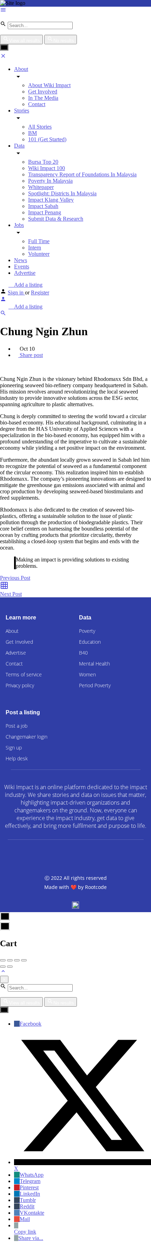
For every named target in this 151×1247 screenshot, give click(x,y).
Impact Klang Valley (51, 200)
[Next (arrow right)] (10, 967)
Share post (30, 355)
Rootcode (96, 887)
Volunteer (39, 254)
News (20, 260)
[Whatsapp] (114, 855)
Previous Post (15, 578)
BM (32, 133)
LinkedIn (30, 1194)
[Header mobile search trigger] (3, 314)
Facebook (30, 1024)
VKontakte (32, 1213)
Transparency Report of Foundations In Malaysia (82, 174)
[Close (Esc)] (3, 960)
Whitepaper (41, 187)
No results (63, 40)
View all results (24, 40)
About (21, 69)
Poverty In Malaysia (50, 181)
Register (40, 292)
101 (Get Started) (47, 139)
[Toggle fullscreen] (17, 960)
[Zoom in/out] (24, 960)
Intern (34, 248)
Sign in (16, 292)
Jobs (19, 225)
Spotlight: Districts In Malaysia (62, 193)
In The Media (43, 98)
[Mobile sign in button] (3, 300)
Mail (25, 1219)
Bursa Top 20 (43, 162)
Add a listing (27, 285)
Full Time (39, 241)
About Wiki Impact (49, 85)
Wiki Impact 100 (46, 168)
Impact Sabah (43, 206)
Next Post (11, 594)
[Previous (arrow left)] (3, 967)
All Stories (40, 127)
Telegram (30, 1181)
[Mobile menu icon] (75, 10)
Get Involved (42, 92)
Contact (36, 104)
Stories (21, 110)
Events (21, 266)
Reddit (27, 1206)
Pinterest (29, 1187)
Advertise (24, 273)
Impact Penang (44, 212)
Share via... (30, 1238)
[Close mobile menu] (3, 57)
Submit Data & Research (55, 219)
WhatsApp (32, 1175)
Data (19, 146)
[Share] (10, 960)
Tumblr (28, 1200)
